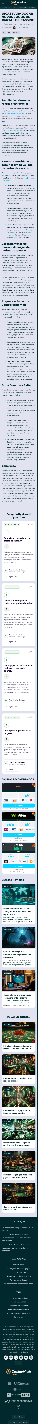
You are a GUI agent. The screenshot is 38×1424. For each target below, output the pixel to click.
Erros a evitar (18, 1265)
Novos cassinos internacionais (19, 1276)
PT (17, 1363)
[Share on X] (4, 32)
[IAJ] (18, 1389)
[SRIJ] (18, 1395)
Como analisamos (19, 1302)
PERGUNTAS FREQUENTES (18, 1309)
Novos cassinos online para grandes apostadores (16, 1239)
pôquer (15, 113)
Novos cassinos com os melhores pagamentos (15, 1249)
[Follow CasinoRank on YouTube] (21, 1357)
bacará (21, 113)
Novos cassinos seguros (18, 1234)
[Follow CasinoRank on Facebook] (6, 1357)
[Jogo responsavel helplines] (18, 1401)
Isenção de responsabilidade (18, 1313)
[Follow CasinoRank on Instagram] (11, 1357)
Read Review (18, 838)
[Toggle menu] (3, 3)
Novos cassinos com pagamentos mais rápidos (17, 1229)
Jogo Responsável (19, 1272)
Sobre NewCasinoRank (19, 1298)
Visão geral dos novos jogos (18, 1268)
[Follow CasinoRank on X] (16, 1357)
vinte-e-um (9, 113)
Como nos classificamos (18, 1305)
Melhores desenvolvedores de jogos (18, 1284)
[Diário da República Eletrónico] (21, 1383)
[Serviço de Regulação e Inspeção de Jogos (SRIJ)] (9, 1383)
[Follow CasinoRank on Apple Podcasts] (31, 1357)
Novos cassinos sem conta (18, 1244)
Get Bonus (19, 805)
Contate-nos (19, 1317)
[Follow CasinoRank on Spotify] (26, 1357)
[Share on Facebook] (9, 32)
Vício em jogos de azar (19, 1280)
